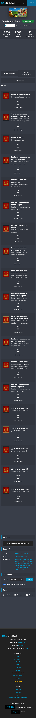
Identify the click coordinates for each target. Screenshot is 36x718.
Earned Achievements (26, 73)
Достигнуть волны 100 (19, 408)
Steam (17, 553)
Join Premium (18, 681)
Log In (32, 3)
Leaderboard (20, 26)
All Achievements (9, 73)
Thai (22, 569)
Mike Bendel (22, 642)
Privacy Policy (18, 676)
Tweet (19, 595)
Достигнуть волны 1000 (20, 489)
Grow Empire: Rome (11, 21)
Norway (22, 565)
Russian (17, 563)
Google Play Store (21, 556)
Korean (23, 563)
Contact (18, 667)
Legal (18, 670)
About (18, 664)
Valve (26, 648)
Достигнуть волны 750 (19, 469)
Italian (17, 561)
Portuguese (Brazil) (21, 567)
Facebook (18, 695)
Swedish (29, 563)
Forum (28, 26)
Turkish (17, 569)
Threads (18, 689)
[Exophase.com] (8, 2)
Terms (18, 678)
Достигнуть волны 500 (19, 428)
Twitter (18, 692)
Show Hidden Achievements (16, 584)
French (24, 559)
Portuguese (29, 561)
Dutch (22, 561)
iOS (21, 553)
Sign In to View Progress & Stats (18, 543)
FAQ (18, 656)
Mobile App (18, 659)
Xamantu (21, 645)
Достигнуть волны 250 (19, 449)
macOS (25, 553)
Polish (28, 565)
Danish (17, 565)
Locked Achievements (18, 81)
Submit (8, 595)
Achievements (9, 26)
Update (29, 579)
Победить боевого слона (20, 95)
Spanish (29, 559)
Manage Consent (18, 673)
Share (31, 595)
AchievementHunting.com (18, 698)
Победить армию (17, 138)
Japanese (18, 559)
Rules (18, 662)
